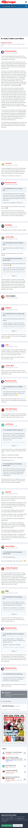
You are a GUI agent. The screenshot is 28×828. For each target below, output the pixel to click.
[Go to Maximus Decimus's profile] (2, 52)
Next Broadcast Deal (10, 765)
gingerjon (19, 597)
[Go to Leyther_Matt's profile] (2, 238)
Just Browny (20, 633)
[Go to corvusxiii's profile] (2, 164)
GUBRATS (20, 386)
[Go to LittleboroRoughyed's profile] (2, 568)
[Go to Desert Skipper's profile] (2, 547)
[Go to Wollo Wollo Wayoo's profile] (2, 409)
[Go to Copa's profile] (2, 345)
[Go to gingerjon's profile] (2, 492)
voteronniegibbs (10, 296)
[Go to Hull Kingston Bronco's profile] (3, 777)
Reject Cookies (18, 825)
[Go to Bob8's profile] (2, 592)
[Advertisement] (14, 23)
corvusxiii (19, 188)
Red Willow (20, 242)
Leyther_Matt (20, 313)
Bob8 (7, 591)
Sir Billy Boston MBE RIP (11, 770)
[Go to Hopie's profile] (3, 766)
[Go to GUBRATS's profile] (2, 308)
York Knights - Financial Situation (13, 752)
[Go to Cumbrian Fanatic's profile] (3, 771)
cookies (11, 816)
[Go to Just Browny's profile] (2, 425)
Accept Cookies (7, 825)
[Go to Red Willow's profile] (2, 226)
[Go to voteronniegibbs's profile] (2, 296)
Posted (11, 53)
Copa (19, 430)
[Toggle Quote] (3, 188)
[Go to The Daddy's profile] (3, 753)
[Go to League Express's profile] (3, 758)
